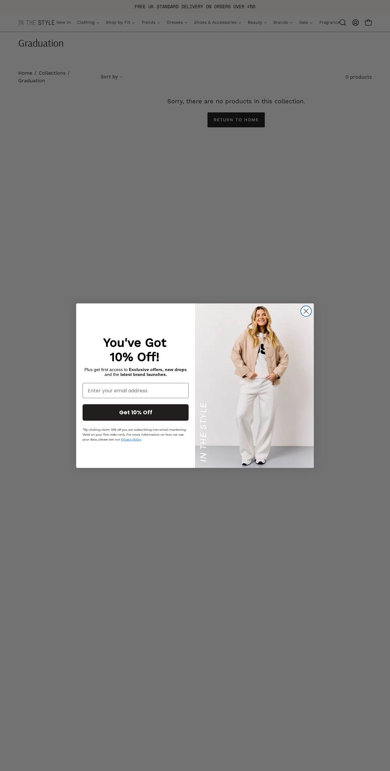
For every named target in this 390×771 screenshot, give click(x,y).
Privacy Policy (131, 439)
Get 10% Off (135, 412)
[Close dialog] (306, 311)
